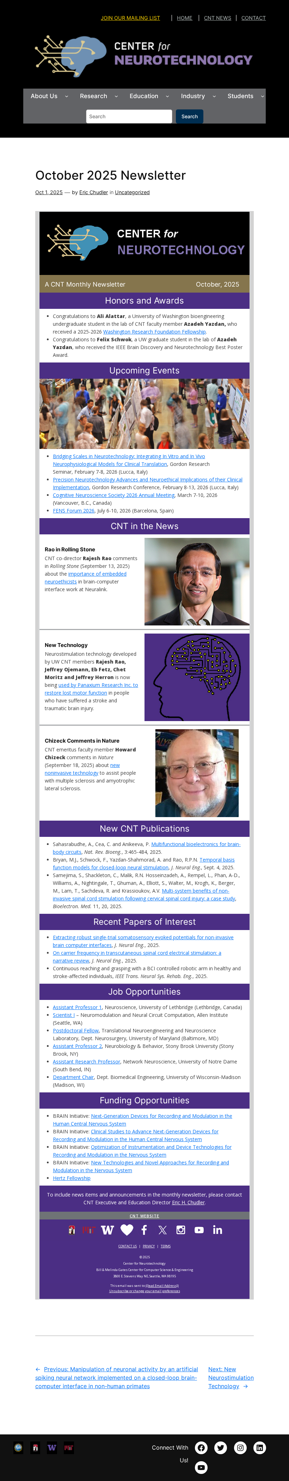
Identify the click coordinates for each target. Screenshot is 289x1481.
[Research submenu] (116, 96)
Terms (166, 1246)
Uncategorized (132, 192)
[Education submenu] (167, 96)
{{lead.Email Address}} (162, 1285)
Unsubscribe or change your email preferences (144, 1291)
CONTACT (253, 18)
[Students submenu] (262, 96)
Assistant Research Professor (86, 1061)
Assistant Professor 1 (77, 1007)
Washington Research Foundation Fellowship (154, 331)
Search (190, 116)
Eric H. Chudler (188, 1202)
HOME (184, 18)
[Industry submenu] (214, 96)
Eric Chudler (93, 192)
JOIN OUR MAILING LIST (130, 18)
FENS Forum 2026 (73, 510)
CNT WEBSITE (144, 1215)
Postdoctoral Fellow (76, 1030)
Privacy (149, 1246)
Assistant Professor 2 (77, 1046)
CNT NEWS (217, 18)
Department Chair (73, 1077)
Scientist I (64, 1015)
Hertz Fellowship (72, 1178)
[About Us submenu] (66, 96)
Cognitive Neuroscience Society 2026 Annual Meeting (113, 495)
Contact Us (127, 1246)
